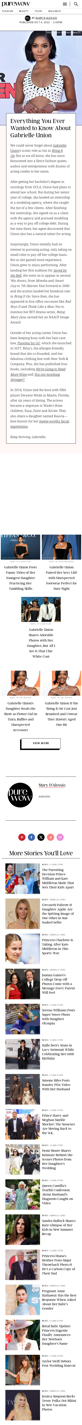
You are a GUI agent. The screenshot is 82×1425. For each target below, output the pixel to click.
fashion (7, 11)
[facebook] (31, 837)
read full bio (44, 796)
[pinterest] (21, 837)
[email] (60, 837)
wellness (54, 11)
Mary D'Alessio (46, 18)
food (38, 11)
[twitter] (41, 837)
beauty (24, 11)
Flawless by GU (29, 343)
